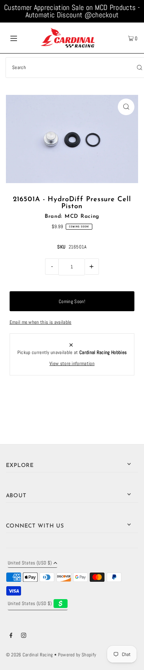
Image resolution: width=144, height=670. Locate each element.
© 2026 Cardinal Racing (29, 655)
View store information (72, 364)
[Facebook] (11, 636)
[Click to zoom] (126, 107)
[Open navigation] (23, 38)
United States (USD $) (30, 563)
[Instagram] (23, 636)
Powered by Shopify (77, 655)
